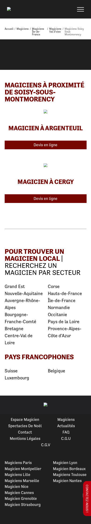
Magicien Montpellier (23, 468)
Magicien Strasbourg (23, 504)
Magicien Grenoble (21, 498)
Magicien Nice (16, 486)
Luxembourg (17, 378)
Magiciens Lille (17, 474)
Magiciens (66, 419)
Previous (9, 405)
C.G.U (66, 438)
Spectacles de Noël (25, 425)
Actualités (66, 425)
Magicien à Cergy (46, 181)
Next (82, 405)
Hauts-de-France (65, 293)
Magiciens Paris (18, 462)
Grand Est (15, 286)
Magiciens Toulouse (70, 474)
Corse (54, 286)
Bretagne (14, 328)
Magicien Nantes (67, 480)
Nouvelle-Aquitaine (24, 293)
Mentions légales (25, 438)
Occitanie (57, 314)
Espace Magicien (25, 419)
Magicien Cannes (19, 492)
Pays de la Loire (63, 321)
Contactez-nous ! (87, 499)
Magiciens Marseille (22, 480)
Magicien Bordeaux (69, 468)
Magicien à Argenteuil (45, 128)
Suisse (11, 371)
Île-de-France (61, 300)
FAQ (66, 432)
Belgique (56, 371)
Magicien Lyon (65, 462)
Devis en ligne (45, 144)
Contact (25, 432)
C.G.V (45, 444)
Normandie (59, 307)
